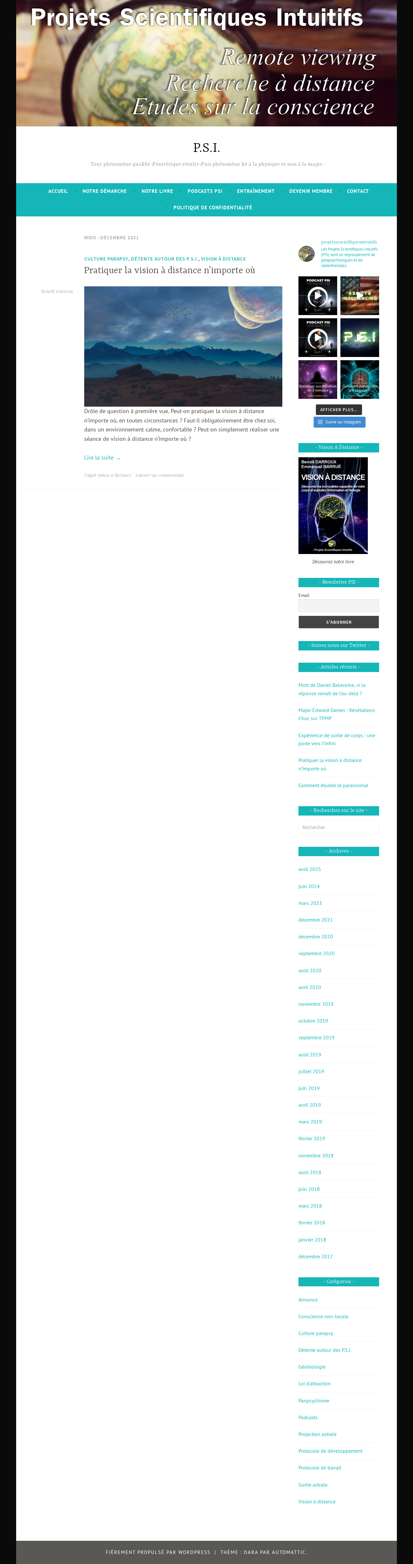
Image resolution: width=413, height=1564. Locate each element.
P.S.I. (206, 148)
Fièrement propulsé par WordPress (158, 1552)
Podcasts (308, 1417)
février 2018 (311, 1222)
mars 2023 (310, 903)
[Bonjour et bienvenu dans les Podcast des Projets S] (317, 337)
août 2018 (309, 1172)
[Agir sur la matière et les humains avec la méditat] (317, 295)
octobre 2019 (313, 1020)
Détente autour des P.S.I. (164, 259)
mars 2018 (310, 1206)
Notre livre (157, 191)
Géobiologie (312, 1366)
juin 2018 (309, 1189)
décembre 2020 (315, 936)
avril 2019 (309, 1105)
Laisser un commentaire (160, 475)
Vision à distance (223, 259)
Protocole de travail (319, 1467)
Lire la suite (102, 457)
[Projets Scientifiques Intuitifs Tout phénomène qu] (359, 337)
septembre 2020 (316, 953)
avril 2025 (309, 869)
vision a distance (114, 475)
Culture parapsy (106, 259)
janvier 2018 (312, 1239)
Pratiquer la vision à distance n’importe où (169, 271)
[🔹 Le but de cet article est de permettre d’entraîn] (317, 379)
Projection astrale (317, 1434)
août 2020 (309, 970)
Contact (358, 191)
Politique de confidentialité (213, 207)
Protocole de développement (330, 1451)
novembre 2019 (316, 1004)
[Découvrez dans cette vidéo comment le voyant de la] (359, 295)
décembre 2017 (315, 1256)
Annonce (308, 1299)
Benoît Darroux (57, 291)
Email (303, 595)
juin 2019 (309, 1088)
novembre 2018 (316, 1155)
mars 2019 (310, 1121)
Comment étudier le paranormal (333, 785)
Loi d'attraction (314, 1383)
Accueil (58, 191)
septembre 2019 (316, 1037)
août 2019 (309, 1054)
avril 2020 (309, 987)
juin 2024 (309, 886)
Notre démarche (105, 191)
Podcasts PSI (205, 191)
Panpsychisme (313, 1400)
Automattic (289, 1552)
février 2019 (311, 1138)
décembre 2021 (315, 919)
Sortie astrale (312, 1484)
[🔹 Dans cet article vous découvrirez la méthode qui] (359, 379)
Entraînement (256, 191)
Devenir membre (311, 191)
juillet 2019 (311, 1071)
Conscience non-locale (323, 1316)
